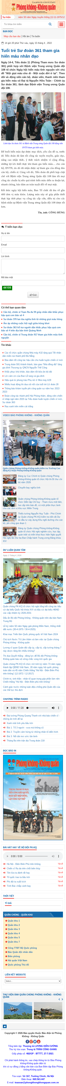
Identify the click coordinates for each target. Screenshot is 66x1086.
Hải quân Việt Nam (17, 960)
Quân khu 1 (14, 921)
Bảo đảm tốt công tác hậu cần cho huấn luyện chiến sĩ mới (34, 360)
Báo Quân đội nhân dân (20, 952)
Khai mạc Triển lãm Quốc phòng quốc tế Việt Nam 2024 (30, 634)
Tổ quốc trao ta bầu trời (18, 877)
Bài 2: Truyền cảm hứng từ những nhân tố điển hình (32, 732)
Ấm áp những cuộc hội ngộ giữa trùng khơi (26, 323)
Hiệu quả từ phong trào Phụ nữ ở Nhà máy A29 (28, 380)
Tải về (60, 864)
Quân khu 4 (14, 933)
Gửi (35, 295)
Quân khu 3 (14, 929)
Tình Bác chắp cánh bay (19, 886)
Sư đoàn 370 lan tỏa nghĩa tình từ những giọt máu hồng (32, 319)
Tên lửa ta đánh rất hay (18, 872)
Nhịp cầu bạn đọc (12, 36)
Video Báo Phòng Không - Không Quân (26, 415)
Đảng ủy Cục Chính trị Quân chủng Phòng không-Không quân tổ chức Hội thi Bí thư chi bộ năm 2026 (40, 479)
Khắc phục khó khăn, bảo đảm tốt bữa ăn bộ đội (28, 371)
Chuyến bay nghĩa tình (29, 487)
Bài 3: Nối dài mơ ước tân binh (22, 736)
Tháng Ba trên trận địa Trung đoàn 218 (26, 740)
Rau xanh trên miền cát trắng (19, 406)
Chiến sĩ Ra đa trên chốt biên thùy (23, 868)
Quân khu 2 (14, 925)
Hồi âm (26, 36)
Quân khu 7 (14, 942)
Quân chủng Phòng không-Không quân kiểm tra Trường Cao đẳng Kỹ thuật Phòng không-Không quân (31, 469)
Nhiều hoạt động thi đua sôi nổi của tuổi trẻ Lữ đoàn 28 (31, 384)
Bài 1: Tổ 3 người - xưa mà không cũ (25, 727)
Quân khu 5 (14, 937)
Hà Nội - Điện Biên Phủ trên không (23, 864)
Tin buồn (35, 36)
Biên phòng (14, 956)
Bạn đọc (8, 31)
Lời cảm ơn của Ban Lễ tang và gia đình (24, 376)
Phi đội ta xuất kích (16, 881)
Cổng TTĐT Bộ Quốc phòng (22, 948)
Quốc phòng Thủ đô (18, 964)
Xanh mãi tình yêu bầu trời (20, 723)
